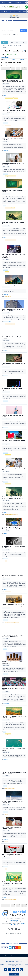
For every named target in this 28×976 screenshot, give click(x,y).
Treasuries (4, 47)
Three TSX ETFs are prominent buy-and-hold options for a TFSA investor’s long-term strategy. (14, 554)
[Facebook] (12, 929)
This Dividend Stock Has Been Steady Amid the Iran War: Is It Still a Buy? (13, 111)
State (14, 11)
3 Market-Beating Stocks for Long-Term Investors (12, 337)
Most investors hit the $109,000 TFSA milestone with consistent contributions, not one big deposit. (14, 423)
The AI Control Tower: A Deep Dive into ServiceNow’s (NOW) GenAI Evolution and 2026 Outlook (13, 190)
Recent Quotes (5, 34)
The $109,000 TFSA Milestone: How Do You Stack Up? (13, 416)
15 (26, 67)
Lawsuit (9, 734)
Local (10, 11)
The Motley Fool (6, 150)
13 (21, 67)
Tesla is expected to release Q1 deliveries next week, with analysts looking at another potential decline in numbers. (14, 448)
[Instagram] (19, 929)
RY (24, 51)
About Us (5, 955)
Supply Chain (16, 97)
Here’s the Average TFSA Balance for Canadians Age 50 (11, 827)
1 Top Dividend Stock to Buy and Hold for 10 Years (13, 364)
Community (18, 2)
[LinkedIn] (15, 929)
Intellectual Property (15, 514)
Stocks (11, 42)
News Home (4, 11)
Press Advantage (6, 703)
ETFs (17, 42)
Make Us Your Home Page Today (9, 943)
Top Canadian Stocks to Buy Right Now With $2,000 (13, 749)
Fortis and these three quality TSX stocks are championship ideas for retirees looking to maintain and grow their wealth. (13, 670)
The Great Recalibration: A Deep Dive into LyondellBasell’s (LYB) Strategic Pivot (13, 882)
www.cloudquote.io (14, 920)
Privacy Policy (23, 923)
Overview (4, 45)
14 (23, 67)
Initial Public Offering (11, 622)
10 (14, 67)
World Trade (14, 176)
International (18, 45)
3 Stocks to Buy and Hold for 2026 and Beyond (12, 389)
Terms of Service (10, 961)
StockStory (5, 350)
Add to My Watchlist (5, 57)
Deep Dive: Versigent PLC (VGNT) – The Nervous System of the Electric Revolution (13, 80)
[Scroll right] (27, 2)
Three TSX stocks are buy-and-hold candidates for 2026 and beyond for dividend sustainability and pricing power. (14, 396)
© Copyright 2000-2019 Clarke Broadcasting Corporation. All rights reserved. (14, 965)
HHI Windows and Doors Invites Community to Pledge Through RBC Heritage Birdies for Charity (13, 688)
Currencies (12, 45)
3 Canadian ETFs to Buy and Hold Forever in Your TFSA (13, 547)
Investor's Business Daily (7, 321)
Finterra (5, 95)
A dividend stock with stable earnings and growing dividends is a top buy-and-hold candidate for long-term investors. (13, 371)
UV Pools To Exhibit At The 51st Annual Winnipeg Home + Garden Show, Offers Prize (14, 528)
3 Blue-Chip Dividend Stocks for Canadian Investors (13, 138)
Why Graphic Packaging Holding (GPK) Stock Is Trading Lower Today (14, 773)
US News (19, 11)
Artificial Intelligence (8, 296)
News (3, 2)
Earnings (6, 125)
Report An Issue (22, 955)
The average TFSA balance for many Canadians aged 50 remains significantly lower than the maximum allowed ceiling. (14, 835)
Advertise (11, 955)
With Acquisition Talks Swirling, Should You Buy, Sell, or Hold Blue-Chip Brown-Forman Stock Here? (13, 256)
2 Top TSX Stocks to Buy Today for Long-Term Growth (13, 802)
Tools (23, 42)
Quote (5, 59)
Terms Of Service (15, 924)
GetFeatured (5, 533)
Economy (6, 97)
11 (16, 67)
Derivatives (10, 899)
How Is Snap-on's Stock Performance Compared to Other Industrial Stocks (12, 855)
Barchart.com (6, 269)
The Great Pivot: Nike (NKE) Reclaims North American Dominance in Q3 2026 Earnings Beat (13, 222)
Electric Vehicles (10, 97)
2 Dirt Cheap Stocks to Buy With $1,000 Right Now (14, 468)
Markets (4, 42)
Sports (10, 2)
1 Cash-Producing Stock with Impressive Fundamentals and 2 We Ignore (12, 635)
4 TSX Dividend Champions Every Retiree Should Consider (13, 662)
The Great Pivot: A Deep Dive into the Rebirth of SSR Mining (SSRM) (14, 717)
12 (19, 67)
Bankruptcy (6, 899)
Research (22, 59)
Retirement (10, 176)
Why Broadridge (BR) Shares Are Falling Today (12, 576)
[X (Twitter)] (8, 929)
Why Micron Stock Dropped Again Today (13, 285)
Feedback (14, 974)
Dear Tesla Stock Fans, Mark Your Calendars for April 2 (13, 441)
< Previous (3, 68)
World (24, 11)
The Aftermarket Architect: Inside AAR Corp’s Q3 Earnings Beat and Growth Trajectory (14, 497)
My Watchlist (15, 34)
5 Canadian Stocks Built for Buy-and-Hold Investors (13, 163)
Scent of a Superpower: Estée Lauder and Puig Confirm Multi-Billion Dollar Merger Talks (14, 605)
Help (16, 955)
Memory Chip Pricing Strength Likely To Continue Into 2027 (12, 310)
